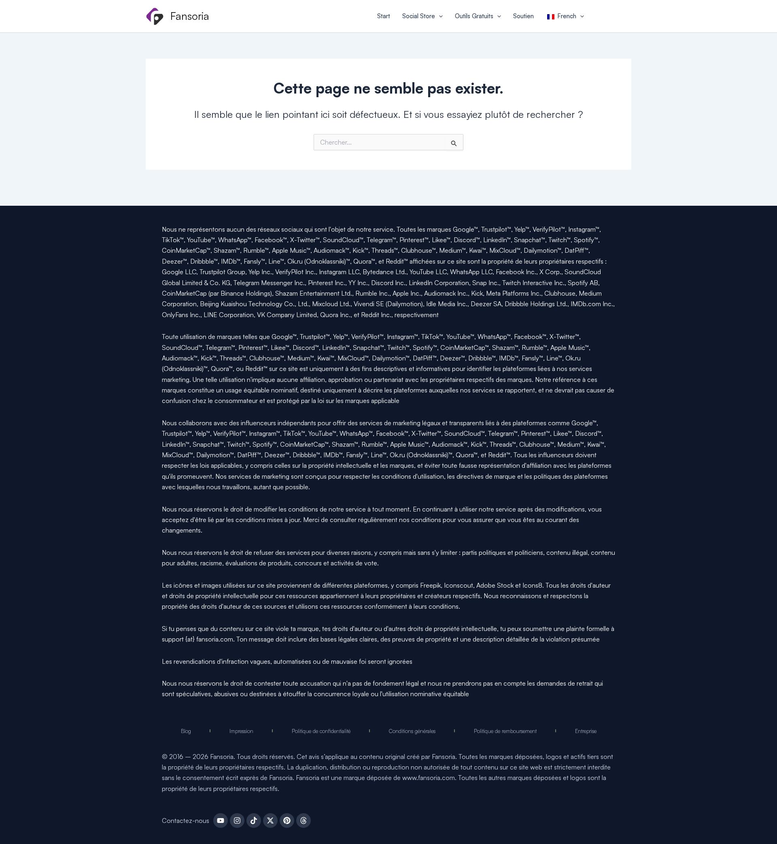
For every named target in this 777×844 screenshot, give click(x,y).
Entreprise (586, 731)
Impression (241, 731)
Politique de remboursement (505, 731)
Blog (186, 731)
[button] (439, 16)
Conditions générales (412, 731)
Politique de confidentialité (321, 731)
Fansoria (189, 15)
